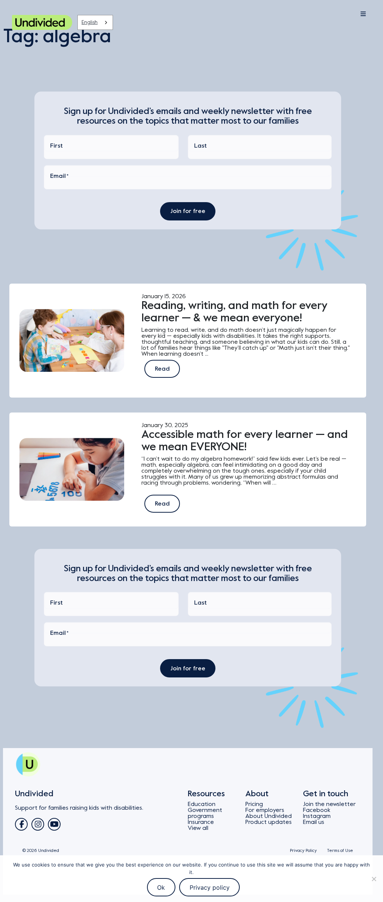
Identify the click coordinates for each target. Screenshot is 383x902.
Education (201, 804)
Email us (313, 822)
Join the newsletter (329, 804)
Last (200, 146)
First (56, 146)
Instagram (317, 816)
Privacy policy (210, 887)
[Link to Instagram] (37, 824)
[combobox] (95, 22)
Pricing (254, 804)
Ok (161, 887)
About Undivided (268, 816)
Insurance (201, 822)
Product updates (268, 822)
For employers (264, 810)
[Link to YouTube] (54, 824)
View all (198, 828)
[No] (373, 879)
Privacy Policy (303, 850)
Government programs (205, 813)
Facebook (316, 810)
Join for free (188, 211)
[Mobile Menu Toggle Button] (344, 14)
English (90, 22)
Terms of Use (340, 850)
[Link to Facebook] (21, 824)
